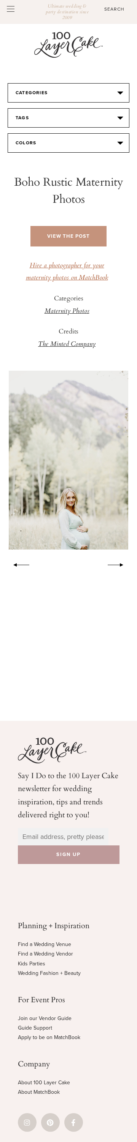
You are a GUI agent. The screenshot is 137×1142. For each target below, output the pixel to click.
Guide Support (35, 1028)
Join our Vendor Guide (45, 1018)
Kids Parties (31, 963)
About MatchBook (39, 1092)
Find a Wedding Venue (44, 944)
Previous (17, 563)
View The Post (68, 236)
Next (119, 563)
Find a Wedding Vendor (45, 954)
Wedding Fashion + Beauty (49, 973)
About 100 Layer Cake (44, 1082)
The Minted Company (67, 344)
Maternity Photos (67, 311)
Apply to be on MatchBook (49, 1037)
